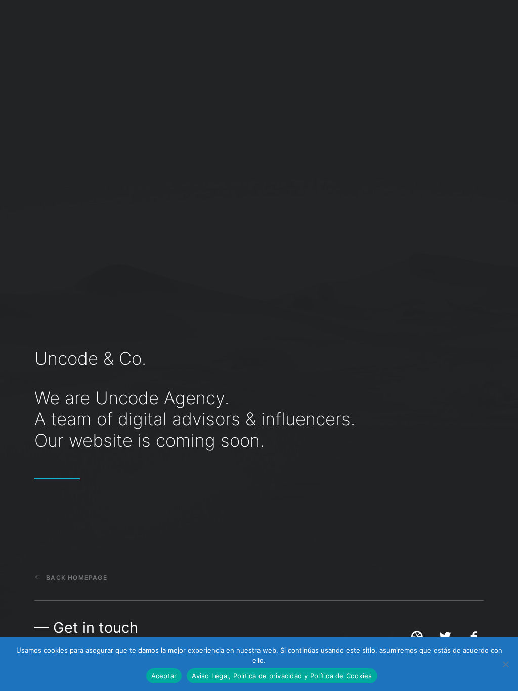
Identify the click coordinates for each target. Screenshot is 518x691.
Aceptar (164, 676)
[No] (505, 664)
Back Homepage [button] (76, 577)
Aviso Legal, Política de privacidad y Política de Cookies (282, 676)
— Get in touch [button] (86, 627)
